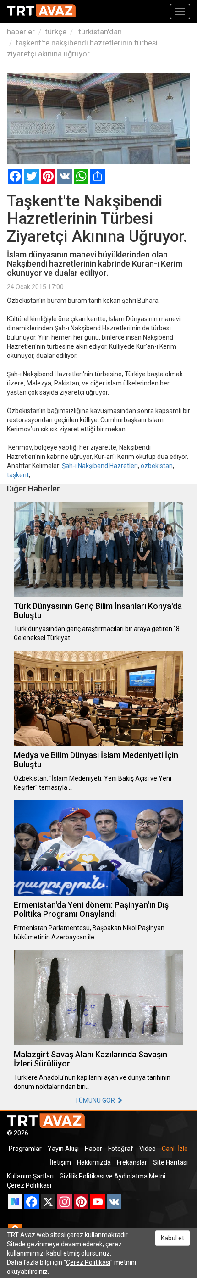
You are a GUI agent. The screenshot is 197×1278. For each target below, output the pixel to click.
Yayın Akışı (63, 1148)
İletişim (60, 1162)
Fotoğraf (120, 1148)
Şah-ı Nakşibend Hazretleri (100, 465)
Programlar (25, 1148)
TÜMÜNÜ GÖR (95, 1100)
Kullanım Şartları (30, 1176)
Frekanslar (132, 1162)
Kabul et (172, 1238)
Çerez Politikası (29, 1185)
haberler (21, 31)
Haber (93, 1148)
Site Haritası (170, 1162)
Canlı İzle (175, 1148)
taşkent (18, 475)
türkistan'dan (99, 31)
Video (147, 1148)
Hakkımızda (94, 1162)
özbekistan (157, 465)
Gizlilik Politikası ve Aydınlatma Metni (112, 1176)
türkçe (55, 31)
